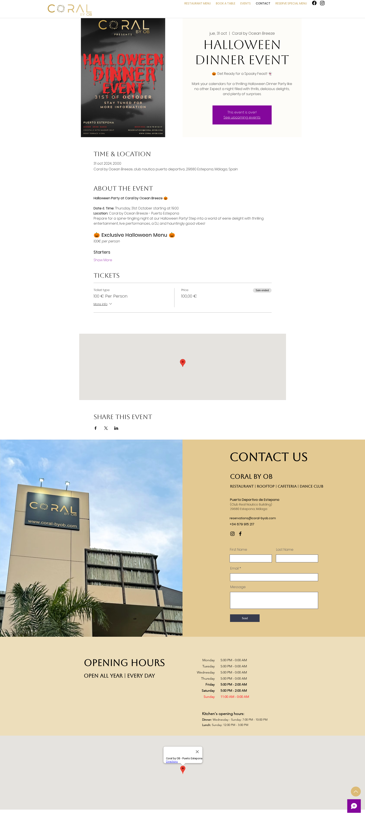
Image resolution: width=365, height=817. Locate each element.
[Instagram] (322, 3)
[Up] (356, 792)
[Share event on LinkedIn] (116, 428)
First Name (238, 549)
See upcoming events (241, 117)
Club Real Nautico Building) (251, 504)
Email (234, 568)
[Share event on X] (106, 428)
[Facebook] (314, 3)
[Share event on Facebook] (96, 428)
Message (238, 587)
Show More (103, 260)
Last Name (284, 549)
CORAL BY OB (251, 476)
